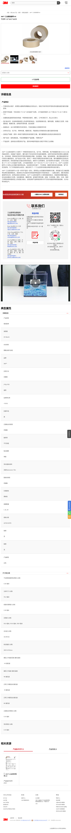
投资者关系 (5, 804)
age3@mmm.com (12, 223)
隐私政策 (20, 818)
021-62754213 (11, 235)
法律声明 (12, 818)
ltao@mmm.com (12, 246)
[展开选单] (66, 3)
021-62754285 (11, 222)
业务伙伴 (5, 806)
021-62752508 (11, 228)
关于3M (5, 798)
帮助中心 (58, 798)
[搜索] (58, 2)
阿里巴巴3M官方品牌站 (61, 806)
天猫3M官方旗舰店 (60, 802)
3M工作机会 (6, 802)
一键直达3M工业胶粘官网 (41, 194)
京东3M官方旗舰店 (60, 804)
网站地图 (58, 800)
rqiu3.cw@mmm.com (13, 229)
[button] (5, 59)
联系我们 (61, 194)
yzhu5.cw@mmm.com (14, 257)
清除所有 (67, 68)
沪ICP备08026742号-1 (26, 820)
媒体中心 (23, 798)
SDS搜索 (37, 798)
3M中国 (5, 800)
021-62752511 (11, 256)
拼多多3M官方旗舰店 (61, 811)
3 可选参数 (35, 79)
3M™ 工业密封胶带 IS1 (10, 775)
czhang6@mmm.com (13, 237)
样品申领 (35, 242)
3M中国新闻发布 (25, 800)
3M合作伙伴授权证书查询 (9, 809)
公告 (36, 803)
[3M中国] (5, 2)
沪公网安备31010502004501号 (40, 820)
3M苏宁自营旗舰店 (60, 809)
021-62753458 (11, 245)
